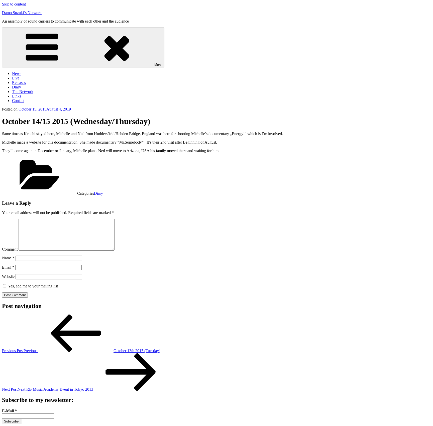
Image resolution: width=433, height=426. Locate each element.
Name (8, 258)
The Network (22, 91)
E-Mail (9, 411)
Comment (10, 249)
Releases (19, 82)
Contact (18, 100)
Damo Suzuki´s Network (22, 13)
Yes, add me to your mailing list (32, 286)
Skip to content (14, 4)
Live (15, 78)
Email (8, 267)
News (16, 73)
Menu (158, 65)
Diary (16, 87)
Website (8, 276)
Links (16, 96)
